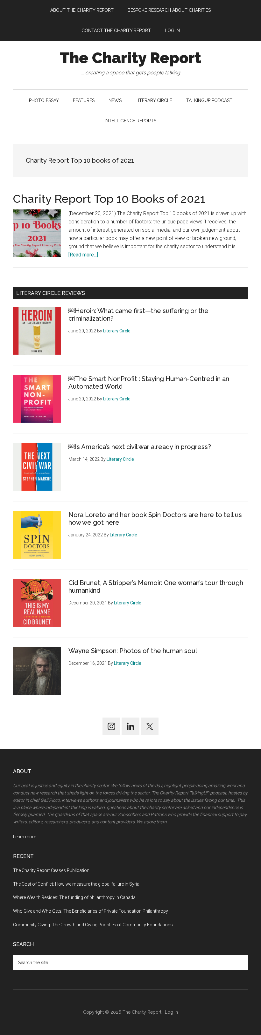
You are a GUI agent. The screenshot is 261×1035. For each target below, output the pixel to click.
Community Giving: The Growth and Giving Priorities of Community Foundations (93, 924)
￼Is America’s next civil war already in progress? (139, 447)
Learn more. (25, 836)
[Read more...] (83, 255)
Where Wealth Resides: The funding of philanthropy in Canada (74, 897)
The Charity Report (130, 58)
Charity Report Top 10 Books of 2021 (109, 198)
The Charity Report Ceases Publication (51, 870)
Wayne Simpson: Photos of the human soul (132, 651)
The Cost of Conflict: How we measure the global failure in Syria (76, 884)
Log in (171, 1012)
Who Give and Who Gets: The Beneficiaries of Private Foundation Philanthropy (90, 911)
